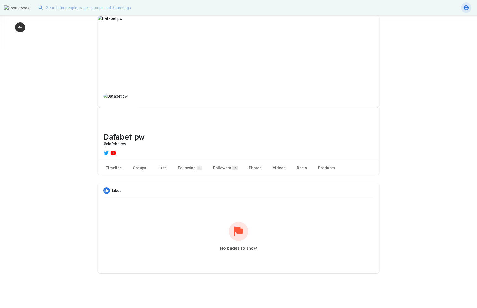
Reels (302, 168)
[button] (91, 7)
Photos (255, 168)
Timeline (114, 168)
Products (326, 168)
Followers (225, 168)
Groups (139, 168)
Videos (279, 168)
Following (189, 168)
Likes (162, 168)
